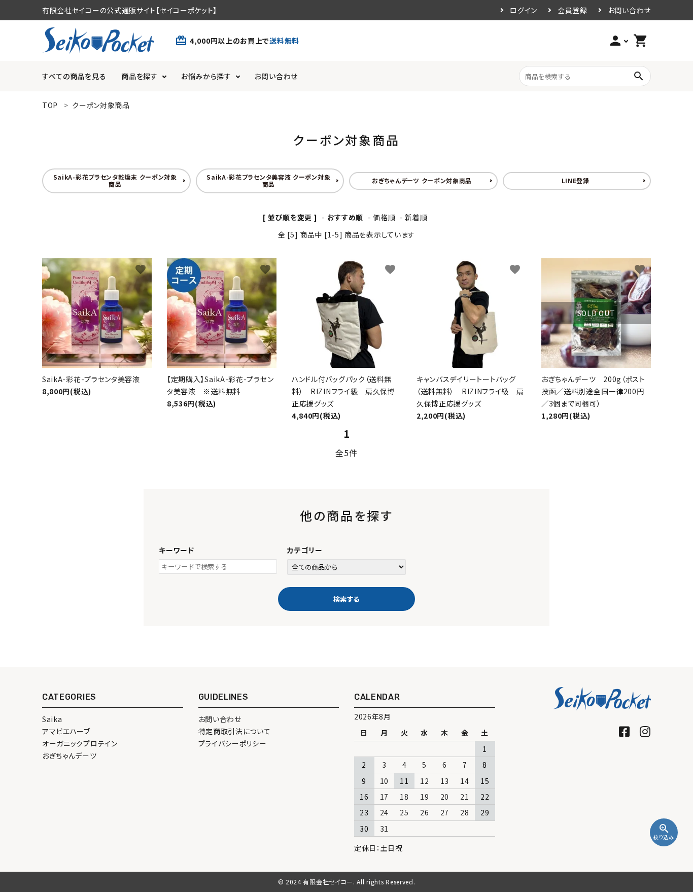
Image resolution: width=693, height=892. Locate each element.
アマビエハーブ (66, 731)
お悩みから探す (206, 76)
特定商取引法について (234, 731)
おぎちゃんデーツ (69, 755)
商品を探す (139, 76)
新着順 (416, 217)
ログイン (523, 10)
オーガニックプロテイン (80, 743)
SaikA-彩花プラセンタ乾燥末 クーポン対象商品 (115, 180)
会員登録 (572, 10)
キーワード (176, 550)
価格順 (384, 217)
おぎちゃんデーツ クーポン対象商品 (422, 180)
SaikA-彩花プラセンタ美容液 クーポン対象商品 (268, 180)
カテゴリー (305, 550)
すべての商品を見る (74, 76)
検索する (346, 599)
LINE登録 (576, 180)
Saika (52, 719)
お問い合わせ (629, 10)
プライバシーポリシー (232, 743)
